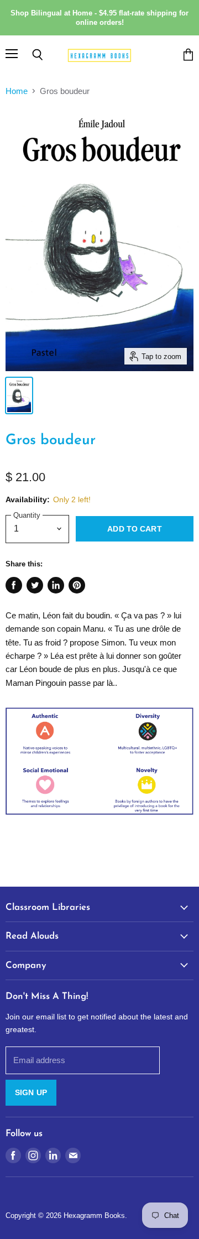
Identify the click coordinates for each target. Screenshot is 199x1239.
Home (17, 91)
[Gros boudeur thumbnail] (19, 395)
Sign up (31, 1092)
